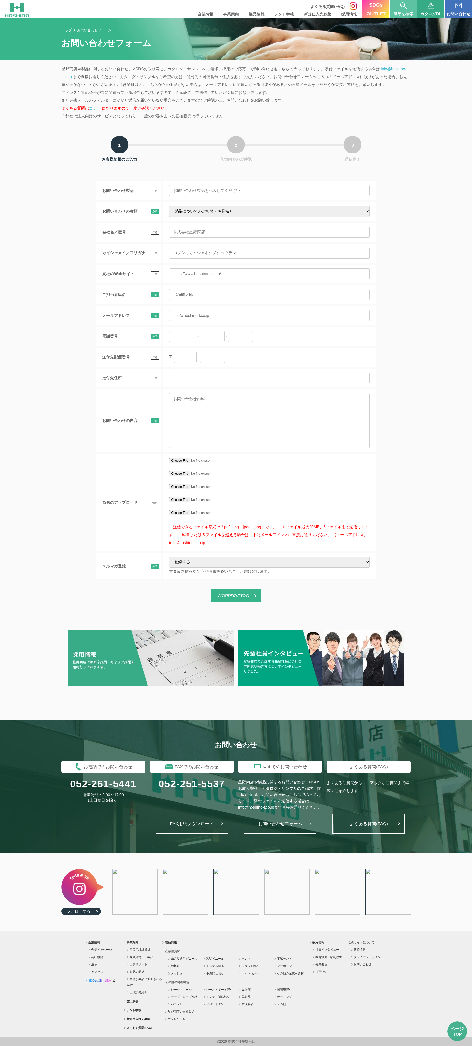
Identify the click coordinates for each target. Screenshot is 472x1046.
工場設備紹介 (138, 992)
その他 (281, 1004)
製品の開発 (137, 972)
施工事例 (132, 1001)
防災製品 (247, 1004)
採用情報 (349, 14)
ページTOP (457, 1031)
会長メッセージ (101, 949)
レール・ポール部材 (219, 989)
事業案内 (231, 14)
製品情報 (257, 14)
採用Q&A (321, 972)
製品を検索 (403, 14)
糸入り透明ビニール (184, 958)
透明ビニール (215, 958)
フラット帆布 (250, 966)
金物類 (246, 989)
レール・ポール (181, 989)
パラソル (177, 1004)
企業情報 (205, 14)
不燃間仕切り (215, 973)
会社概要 (97, 957)
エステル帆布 (215, 966)
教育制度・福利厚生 (328, 957)
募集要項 (321, 964)
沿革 (94, 964)
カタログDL (431, 14)
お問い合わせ (458, 14)
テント (246, 958)
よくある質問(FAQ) (139, 1028)
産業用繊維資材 (140, 949)
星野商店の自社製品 (181, 1011)
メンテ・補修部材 (218, 997)
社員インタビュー (327, 949)
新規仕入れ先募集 (138, 1019)
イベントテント (216, 1004)
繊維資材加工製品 (141, 957)
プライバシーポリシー (368, 957)
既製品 (246, 997)
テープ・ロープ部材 (184, 997)
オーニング (284, 997)
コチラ (95, 108)
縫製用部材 (284, 989)
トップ (66, 30)
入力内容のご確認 (233, 595)
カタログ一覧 (177, 1019)
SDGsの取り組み (99, 980)
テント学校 (284, 14)
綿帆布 (175, 966)
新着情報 (360, 949)
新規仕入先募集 (317, 14)
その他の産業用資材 (290, 973)
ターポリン (284, 966)
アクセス (97, 972)
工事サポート (138, 964)
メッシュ (177, 973)
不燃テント (284, 958)
